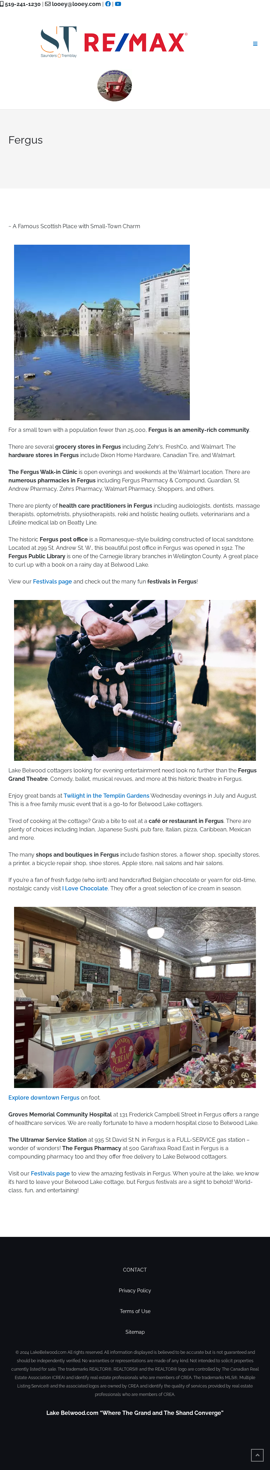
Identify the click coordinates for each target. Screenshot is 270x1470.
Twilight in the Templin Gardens (106, 795)
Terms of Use (135, 1311)
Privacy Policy (135, 1290)
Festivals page (52, 581)
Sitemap (135, 1332)
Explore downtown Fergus (43, 1097)
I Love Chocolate (85, 888)
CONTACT (135, 1270)
